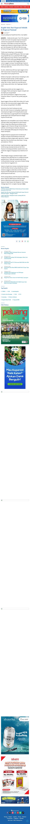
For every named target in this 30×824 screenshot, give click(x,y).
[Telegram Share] (25, 241)
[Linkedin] (15, 813)
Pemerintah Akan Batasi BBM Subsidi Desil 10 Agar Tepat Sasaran (16, 268)
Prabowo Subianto (13, 297)
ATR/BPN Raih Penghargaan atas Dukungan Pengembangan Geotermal (13, 273)
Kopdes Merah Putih (6, 299)
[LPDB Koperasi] (15, 18)
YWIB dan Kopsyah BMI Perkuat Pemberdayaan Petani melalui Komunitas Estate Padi (14, 189)
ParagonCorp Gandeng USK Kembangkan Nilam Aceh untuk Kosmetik (15, 258)
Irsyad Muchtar (7, 32)
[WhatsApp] (20, 813)
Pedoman (24, 816)
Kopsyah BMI (16, 299)
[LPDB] (15, 367)
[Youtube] (18, 813)
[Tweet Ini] (19, 241)
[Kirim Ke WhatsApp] (28, 241)
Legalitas (15, 816)
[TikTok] (23, 813)
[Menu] (2, 4)
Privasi (19, 816)
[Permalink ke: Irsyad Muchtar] (2, 32)
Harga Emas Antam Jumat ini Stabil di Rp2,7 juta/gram (16, 277)
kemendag (4, 297)
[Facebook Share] (17, 241)
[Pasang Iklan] (15, 218)
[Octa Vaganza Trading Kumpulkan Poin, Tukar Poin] (15, 800)
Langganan (16, 818)
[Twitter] (10, 813)
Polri (16, 294)
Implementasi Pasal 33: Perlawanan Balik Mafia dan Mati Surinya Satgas (16, 263)
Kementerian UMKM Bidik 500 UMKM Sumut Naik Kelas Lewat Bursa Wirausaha (15, 282)
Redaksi (10, 816)
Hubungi (21, 818)
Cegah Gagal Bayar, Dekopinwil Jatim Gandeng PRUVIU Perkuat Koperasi (13, 196)
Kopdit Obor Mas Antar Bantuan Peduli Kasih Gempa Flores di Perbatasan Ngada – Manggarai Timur (14, 193)
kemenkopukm (15, 291)
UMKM (3, 291)
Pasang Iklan (9, 818)
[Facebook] (7, 813)
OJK (9, 291)
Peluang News (19, 820)
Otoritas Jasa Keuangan (7, 294)
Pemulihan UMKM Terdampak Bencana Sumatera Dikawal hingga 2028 (15, 253)
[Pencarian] (28, 4)
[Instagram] (13, 813)
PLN (20, 294)
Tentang (5, 816)
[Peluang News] (9, 4)
